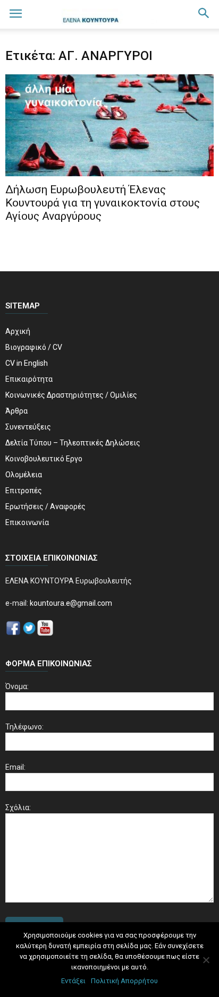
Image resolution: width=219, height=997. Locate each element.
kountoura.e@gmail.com (70, 603)
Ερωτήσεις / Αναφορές (45, 506)
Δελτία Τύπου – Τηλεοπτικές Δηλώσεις (72, 443)
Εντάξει (73, 981)
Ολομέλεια (23, 474)
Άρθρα (16, 411)
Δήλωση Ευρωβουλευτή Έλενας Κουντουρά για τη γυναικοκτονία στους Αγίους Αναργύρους (102, 202)
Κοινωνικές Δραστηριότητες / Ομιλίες (71, 395)
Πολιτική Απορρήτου (124, 981)
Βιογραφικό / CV (33, 347)
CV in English (26, 363)
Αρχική (17, 331)
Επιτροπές (23, 490)
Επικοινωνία (27, 522)
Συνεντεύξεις (28, 427)
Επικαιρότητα (29, 379)
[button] (204, 14)
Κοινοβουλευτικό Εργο (43, 458)
